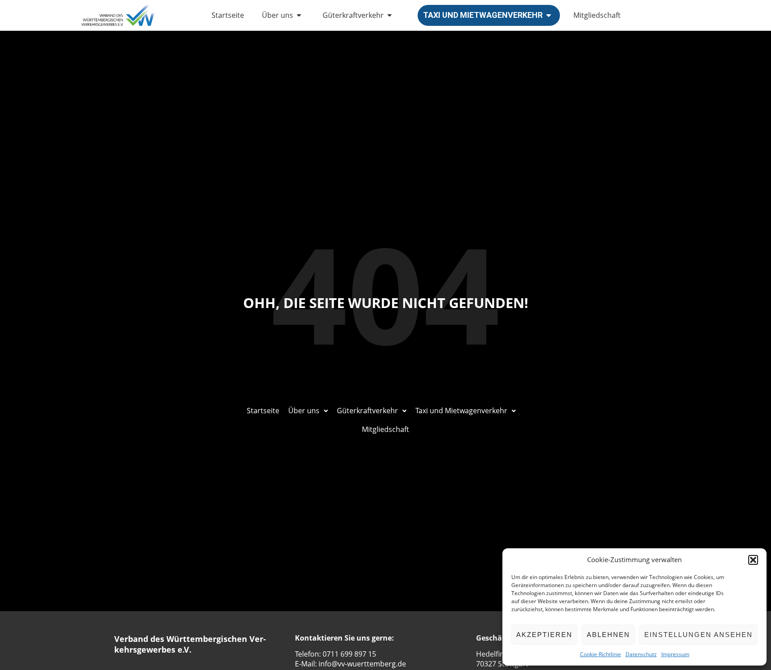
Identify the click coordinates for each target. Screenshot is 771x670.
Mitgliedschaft (597, 15)
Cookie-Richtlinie (600, 654)
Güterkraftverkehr (353, 15)
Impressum (675, 654)
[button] (753, 559)
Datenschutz (641, 654)
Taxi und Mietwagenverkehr (483, 15)
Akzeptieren (544, 634)
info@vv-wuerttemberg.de (362, 664)
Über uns (277, 15)
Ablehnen (608, 634)
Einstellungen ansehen (698, 634)
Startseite (227, 15)
